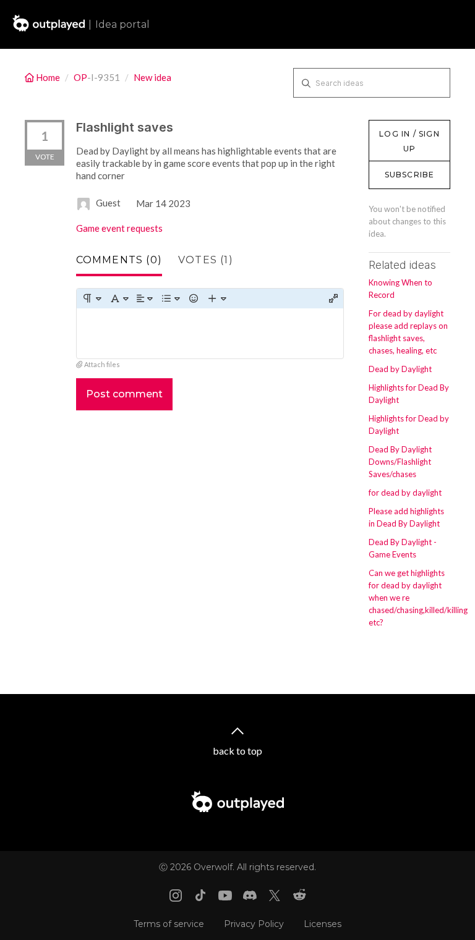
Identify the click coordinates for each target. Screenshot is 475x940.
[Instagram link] (175, 895)
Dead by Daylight (400, 369)
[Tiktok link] (200, 895)
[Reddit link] (299, 895)
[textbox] (210, 333)
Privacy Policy (254, 923)
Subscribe (410, 174)
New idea (152, 77)
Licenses (322, 923)
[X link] (274, 895)
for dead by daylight (405, 493)
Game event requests (119, 228)
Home (48, 77)
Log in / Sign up (400, 126)
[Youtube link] (225, 895)
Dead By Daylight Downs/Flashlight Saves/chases (400, 461)
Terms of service (169, 923)
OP (80, 77)
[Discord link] (249, 895)
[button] (92, 298)
